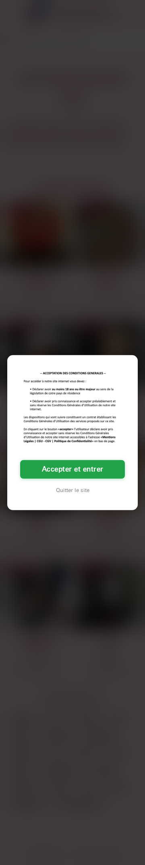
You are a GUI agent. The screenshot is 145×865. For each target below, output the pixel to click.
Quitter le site (72, 490)
